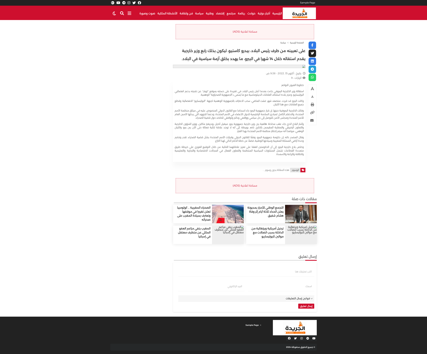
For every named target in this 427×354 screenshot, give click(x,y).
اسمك (308, 286)
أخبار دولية (264, 13)
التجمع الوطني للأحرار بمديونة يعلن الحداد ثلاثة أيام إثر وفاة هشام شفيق (265, 211)
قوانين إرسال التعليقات (298, 298)
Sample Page (307, 2)
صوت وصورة (147, 13)
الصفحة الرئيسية (297, 43)
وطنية (210, 13)
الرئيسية (277, 13)
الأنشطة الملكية (167, 13)
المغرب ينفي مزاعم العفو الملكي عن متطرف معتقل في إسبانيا (194, 232)
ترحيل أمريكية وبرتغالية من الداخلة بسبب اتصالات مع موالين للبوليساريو (267, 232)
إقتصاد (220, 13)
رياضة (241, 13)
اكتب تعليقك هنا (303, 271)
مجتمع (231, 13)
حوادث (251, 13)
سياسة (199, 13)
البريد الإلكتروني (235, 286)
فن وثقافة (186, 13)
